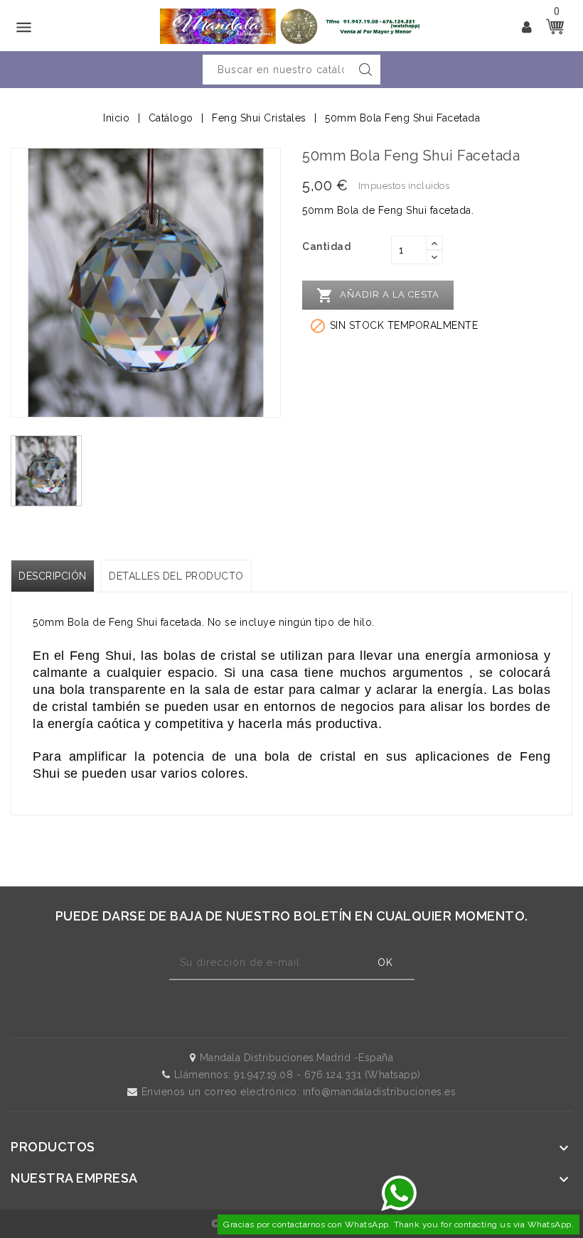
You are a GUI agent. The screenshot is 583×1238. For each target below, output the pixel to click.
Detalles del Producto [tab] (176, 576)
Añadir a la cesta (377, 295)
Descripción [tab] (52, 576)
